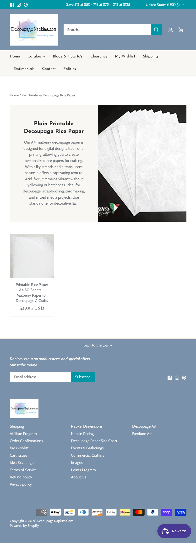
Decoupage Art (144, 426)
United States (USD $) (163, 5)
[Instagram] (19, 4)
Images (77, 462)
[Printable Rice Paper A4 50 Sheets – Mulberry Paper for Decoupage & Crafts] (32, 256)
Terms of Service (23, 470)
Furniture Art (142, 433)
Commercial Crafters (87, 455)
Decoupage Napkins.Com (55, 521)
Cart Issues (18, 455)
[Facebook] (12, 4)
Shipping (17, 426)
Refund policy (21, 477)
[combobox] (107, 29)
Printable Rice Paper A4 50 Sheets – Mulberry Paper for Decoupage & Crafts (32, 292)
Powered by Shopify (24, 525)
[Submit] (156, 29)
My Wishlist (19, 448)
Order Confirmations (26, 441)
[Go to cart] (181, 29)
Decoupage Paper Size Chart (94, 441)
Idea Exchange (21, 462)
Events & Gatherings (87, 448)
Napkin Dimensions (87, 426)
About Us (78, 477)
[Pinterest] (26, 4)
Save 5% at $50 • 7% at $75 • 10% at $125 (98, 4)
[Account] (170, 29)
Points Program (83, 470)
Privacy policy (21, 484)
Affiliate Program (23, 433)
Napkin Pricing (82, 433)
